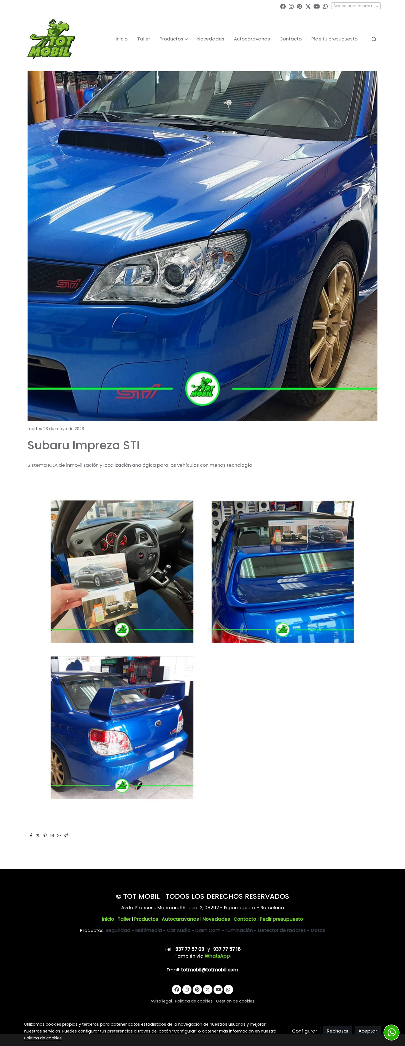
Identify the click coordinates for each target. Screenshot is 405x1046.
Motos (318, 930)
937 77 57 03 (189, 949)
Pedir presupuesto (281, 919)
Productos (146, 919)
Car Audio (178, 930)
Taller (124, 919)
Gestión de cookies (235, 1001)
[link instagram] (291, 6)
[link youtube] (317, 6)
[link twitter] (308, 6)
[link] (51, 39)
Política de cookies (194, 1001)
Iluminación (239, 930)
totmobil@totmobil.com (209, 969)
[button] (174, 39)
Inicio (108, 919)
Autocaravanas (180, 919)
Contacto (245, 919)
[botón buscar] (374, 39)
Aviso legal (161, 1001)
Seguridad (118, 930)
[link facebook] (283, 6)
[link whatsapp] (325, 6)
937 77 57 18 (227, 949)
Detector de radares (282, 930)
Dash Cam (207, 930)
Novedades (216, 919)
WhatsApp (217, 956)
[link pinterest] (299, 6)
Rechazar (338, 1031)
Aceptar (367, 1031)
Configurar (304, 1031)
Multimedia (148, 930)
